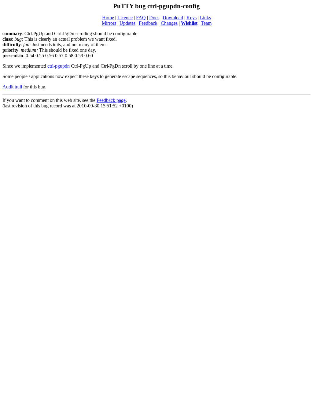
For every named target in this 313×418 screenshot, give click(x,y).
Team (206, 23)
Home (108, 17)
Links (205, 17)
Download (173, 17)
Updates (127, 23)
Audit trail (12, 86)
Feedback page (111, 100)
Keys (191, 17)
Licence (125, 17)
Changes (169, 23)
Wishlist (189, 23)
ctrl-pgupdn (58, 66)
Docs (154, 17)
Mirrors (109, 23)
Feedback (148, 23)
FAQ (141, 17)
